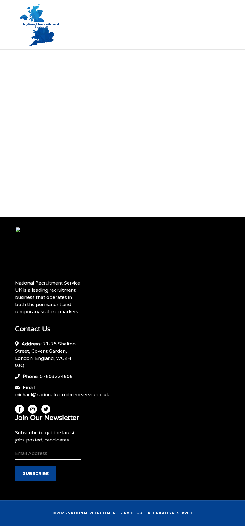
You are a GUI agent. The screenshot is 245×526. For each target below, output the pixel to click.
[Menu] (224, 24)
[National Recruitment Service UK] (45, 25)
